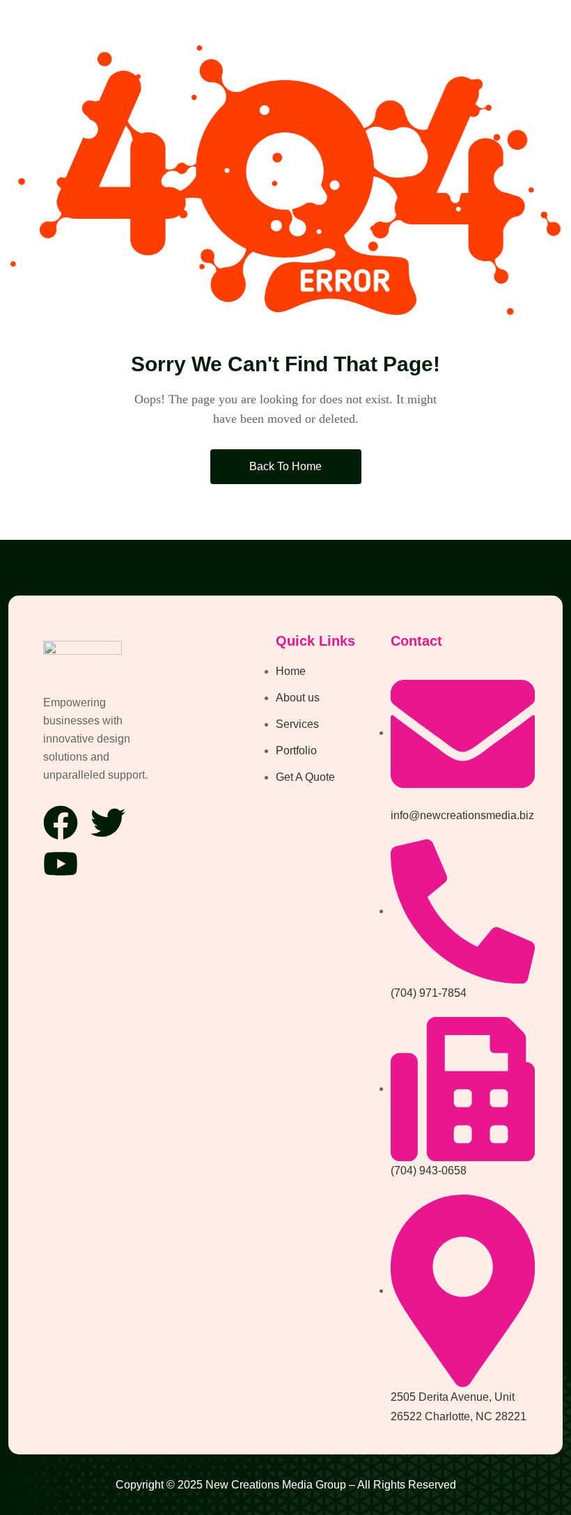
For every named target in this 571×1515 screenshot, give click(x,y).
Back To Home (285, 466)
